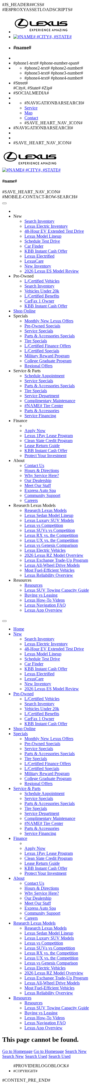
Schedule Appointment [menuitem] (44, 375)
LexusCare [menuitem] (34, 261)
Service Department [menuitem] (41, 395)
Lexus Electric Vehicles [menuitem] (45, 550)
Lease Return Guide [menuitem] (42, 445)
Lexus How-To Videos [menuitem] (44, 600)
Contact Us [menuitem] (34, 465)
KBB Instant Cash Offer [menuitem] (45, 251)
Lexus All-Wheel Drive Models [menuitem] (52, 565)
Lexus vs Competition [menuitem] (43, 525)
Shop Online (24, 311)
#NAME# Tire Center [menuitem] (43, 405)
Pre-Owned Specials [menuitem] (42, 326)
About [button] (18, 460)
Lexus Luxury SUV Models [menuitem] (49, 520)
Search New (76, 1051)
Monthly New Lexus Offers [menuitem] (48, 321)
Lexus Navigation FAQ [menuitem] (45, 605)
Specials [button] (20, 316)
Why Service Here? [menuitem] (41, 475)
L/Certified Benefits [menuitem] (41, 296)
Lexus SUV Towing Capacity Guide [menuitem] (56, 590)
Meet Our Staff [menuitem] (37, 485)
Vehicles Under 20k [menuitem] (41, 291)
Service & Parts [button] (27, 370)
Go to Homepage (17, 1051)
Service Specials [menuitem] (38, 331)
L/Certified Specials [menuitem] (41, 350)
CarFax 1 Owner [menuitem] (39, 301)
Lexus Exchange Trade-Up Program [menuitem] (56, 560)
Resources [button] (22, 580)
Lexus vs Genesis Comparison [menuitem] (51, 545)
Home (18, 629)
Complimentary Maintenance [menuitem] (49, 400)
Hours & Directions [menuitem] (41, 470)
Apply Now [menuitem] (35, 430)
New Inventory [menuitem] (37, 266)
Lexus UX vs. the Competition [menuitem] (51, 540)
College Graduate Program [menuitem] (47, 360)
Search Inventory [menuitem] (39, 221)
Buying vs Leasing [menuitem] (41, 595)
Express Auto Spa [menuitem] (40, 490)
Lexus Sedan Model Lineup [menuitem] (48, 515)
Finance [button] (20, 420)
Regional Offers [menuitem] (38, 365)
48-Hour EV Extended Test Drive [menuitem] (54, 231)
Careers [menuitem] (31, 500)
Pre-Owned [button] (23, 276)
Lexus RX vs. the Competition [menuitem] (51, 535)
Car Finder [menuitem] (33, 246)
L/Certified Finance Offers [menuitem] (47, 345)
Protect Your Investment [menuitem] (45, 455)
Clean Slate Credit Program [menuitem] (48, 440)
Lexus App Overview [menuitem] (43, 610)
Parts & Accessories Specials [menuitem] (49, 336)
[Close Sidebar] (4, 621)
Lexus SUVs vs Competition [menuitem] (49, 530)
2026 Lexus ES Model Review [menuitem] (51, 271)
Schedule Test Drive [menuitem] (42, 241)
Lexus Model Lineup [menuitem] (42, 236)
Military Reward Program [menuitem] (46, 355)
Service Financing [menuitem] (40, 415)
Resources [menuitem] (33, 585)
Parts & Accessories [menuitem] (41, 410)
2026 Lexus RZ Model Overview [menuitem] (53, 555)
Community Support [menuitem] (42, 495)
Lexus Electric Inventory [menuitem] (46, 226)
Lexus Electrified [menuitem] (39, 256)
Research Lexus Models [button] (34, 505)
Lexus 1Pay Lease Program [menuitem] (48, 435)
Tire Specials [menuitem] (35, 340)
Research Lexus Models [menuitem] (45, 510)
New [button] (17, 216)
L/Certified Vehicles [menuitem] (41, 281)
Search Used (36, 1056)
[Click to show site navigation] (4, 203)
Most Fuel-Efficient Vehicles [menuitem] (49, 570)
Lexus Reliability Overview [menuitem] (48, 575)
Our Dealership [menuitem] (37, 480)
